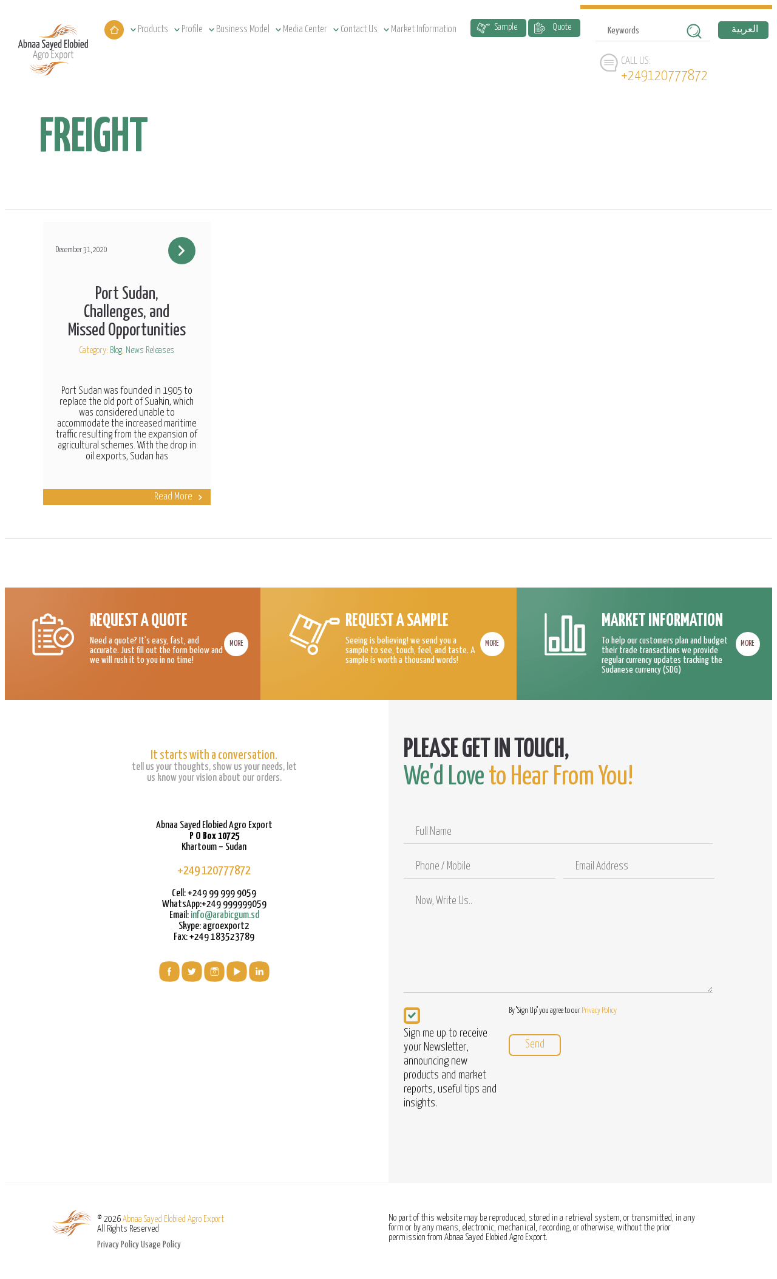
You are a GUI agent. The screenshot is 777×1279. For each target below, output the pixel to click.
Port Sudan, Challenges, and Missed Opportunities (127, 312)
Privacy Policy (599, 1011)
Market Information (423, 29)
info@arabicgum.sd (225, 915)
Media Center (305, 29)
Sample (506, 27)
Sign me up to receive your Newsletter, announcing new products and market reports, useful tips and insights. (450, 1068)
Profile (192, 29)
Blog (116, 350)
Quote (561, 27)
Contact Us (359, 29)
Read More (173, 497)
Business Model (243, 29)
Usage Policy (161, 1244)
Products (153, 29)
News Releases (150, 350)
